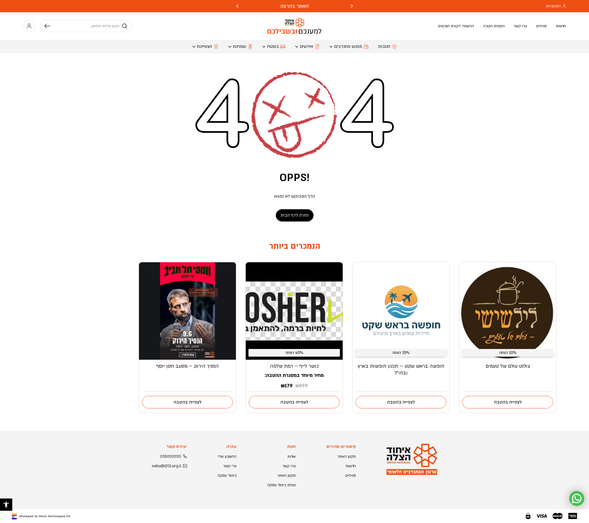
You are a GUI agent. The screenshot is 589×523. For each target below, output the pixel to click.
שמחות (239, 46)
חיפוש (49, 26)
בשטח (273, 46)
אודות (291, 456)
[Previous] (352, 6)
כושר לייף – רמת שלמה (294, 366)
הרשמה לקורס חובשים (456, 26)
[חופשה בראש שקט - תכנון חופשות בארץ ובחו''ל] (401, 311)
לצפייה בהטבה (508, 402)
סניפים (541, 26)
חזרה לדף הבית (295, 215)
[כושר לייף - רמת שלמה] (294, 311)
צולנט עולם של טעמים (508, 366)
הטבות (384, 46)
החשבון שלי (227, 456)
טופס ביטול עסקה (281, 485)
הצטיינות (204, 46)
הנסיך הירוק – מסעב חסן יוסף (187, 366)
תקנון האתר (346, 456)
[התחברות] (29, 26)
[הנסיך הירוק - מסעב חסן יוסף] (187, 311)
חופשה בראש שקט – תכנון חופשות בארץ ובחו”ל (401, 369)
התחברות (553, 6)
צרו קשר (520, 26)
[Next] (237, 6)
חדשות (561, 26)
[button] (6, 504)
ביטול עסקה (227, 475)
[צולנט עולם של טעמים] (507, 311)
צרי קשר (230, 466)
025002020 (170, 456)
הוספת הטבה (494, 26)
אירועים (306, 46)
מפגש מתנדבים (348, 46)
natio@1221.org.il (166, 466)
